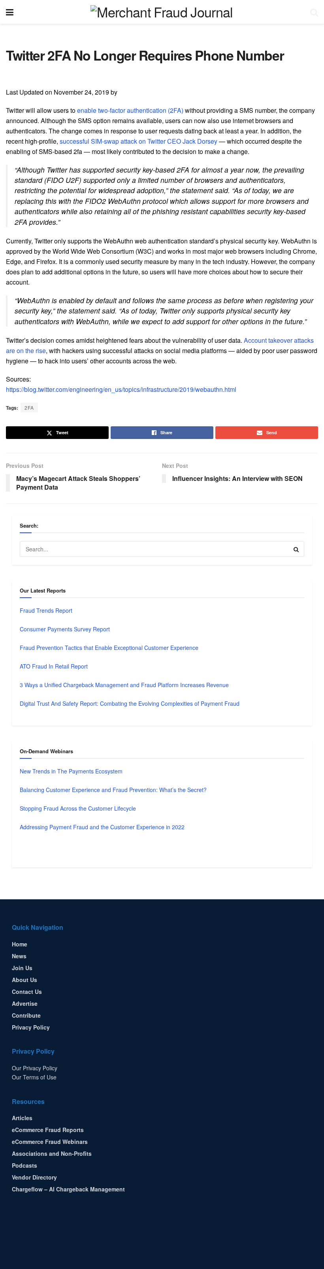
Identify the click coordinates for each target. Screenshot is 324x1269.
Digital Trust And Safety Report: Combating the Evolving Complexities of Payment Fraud (129, 703)
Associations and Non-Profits (52, 1153)
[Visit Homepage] (161, 12)
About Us (24, 980)
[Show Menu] (9, 12)
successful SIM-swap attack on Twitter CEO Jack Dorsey (138, 141)
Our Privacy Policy (34, 1068)
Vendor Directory (34, 1177)
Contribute (26, 1015)
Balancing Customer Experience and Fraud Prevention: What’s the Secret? (113, 790)
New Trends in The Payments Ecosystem (71, 771)
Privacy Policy (31, 1027)
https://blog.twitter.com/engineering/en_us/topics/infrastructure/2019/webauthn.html (121, 389)
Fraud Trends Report (46, 610)
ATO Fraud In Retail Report (54, 666)
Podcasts (24, 1165)
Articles (22, 1118)
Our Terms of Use (34, 1077)
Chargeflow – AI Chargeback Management (68, 1189)
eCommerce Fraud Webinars (50, 1142)
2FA (29, 407)
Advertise (25, 1003)
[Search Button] (314, 12)
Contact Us (27, 991)
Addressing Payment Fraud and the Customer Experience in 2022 (102, 827)
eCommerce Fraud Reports (48, 1130)
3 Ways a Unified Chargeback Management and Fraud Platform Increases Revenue (124, 685)
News (19, 956)
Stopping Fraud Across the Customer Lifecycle (78, 808)
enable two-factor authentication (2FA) (130, 110)
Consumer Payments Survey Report (65, 629)
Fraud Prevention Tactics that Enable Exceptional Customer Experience (109, 648)
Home (19, 944)
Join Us (22, 968)
